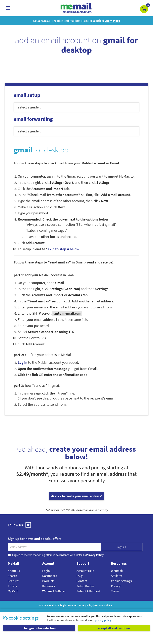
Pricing (12, 586)
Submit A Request (88, 591)
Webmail (117, 571)
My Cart (13, 591)
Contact (81, 581)
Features (14, 581)
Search (12, 576)
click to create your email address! (78, 496)
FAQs (79, 576)
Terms (115, 591)
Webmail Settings (54, 591)
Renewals (48, 586)
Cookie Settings (121, 581)
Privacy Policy (86, 605)
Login (46, 571)
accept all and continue (114, 628)
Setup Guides (85, 586)
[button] (144, 9)
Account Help (85, 571)
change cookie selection (39, 628)
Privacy (116, 586)
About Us (14, 571)
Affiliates (117, 576)
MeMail (50, 605)
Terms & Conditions (104, 605)
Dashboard (49, 576)
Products (48, 581)
